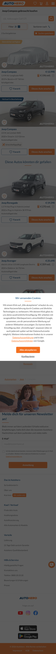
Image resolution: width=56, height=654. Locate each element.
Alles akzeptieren (28, 350)
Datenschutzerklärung (23, 337)
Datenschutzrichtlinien (22, 340)
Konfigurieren (28, 356)
